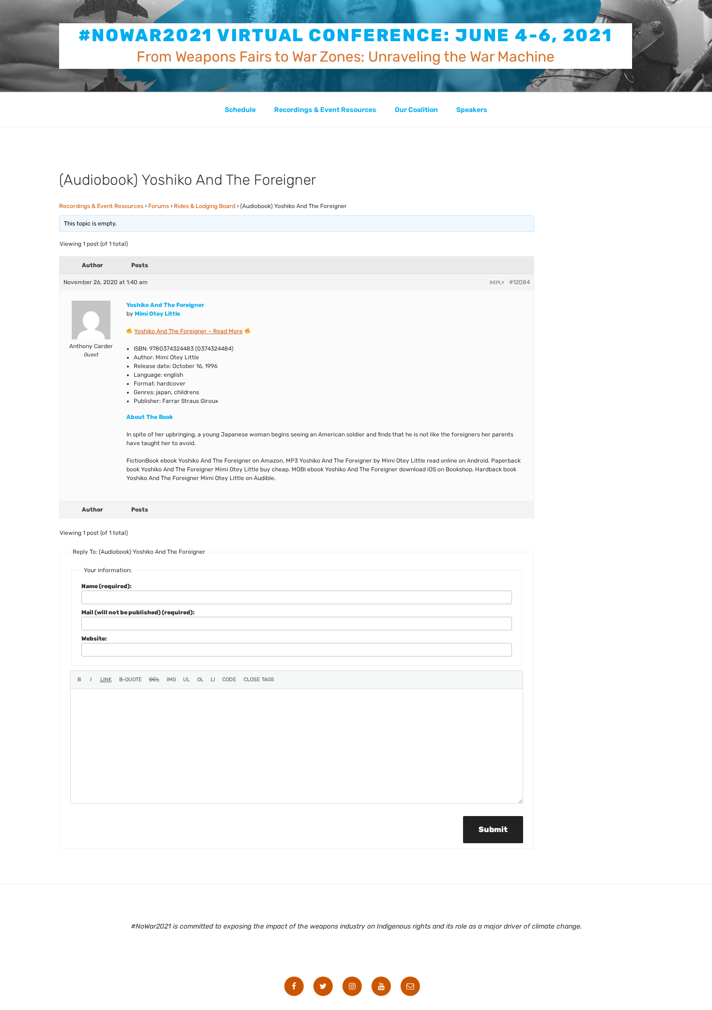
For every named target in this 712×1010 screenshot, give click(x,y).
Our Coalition (416, 110)
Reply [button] (497, 283)
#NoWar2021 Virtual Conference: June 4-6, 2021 (345, 35)
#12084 (519, 282)
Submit (493, 829)
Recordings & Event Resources (325, 110)
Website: (94, 638)
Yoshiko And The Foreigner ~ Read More (188, 331)
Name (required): (106, 586)
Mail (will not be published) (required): (138, 612)
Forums (158, 206)
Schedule (240, 110)
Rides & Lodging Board (204, 206)
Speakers (471, 110)
